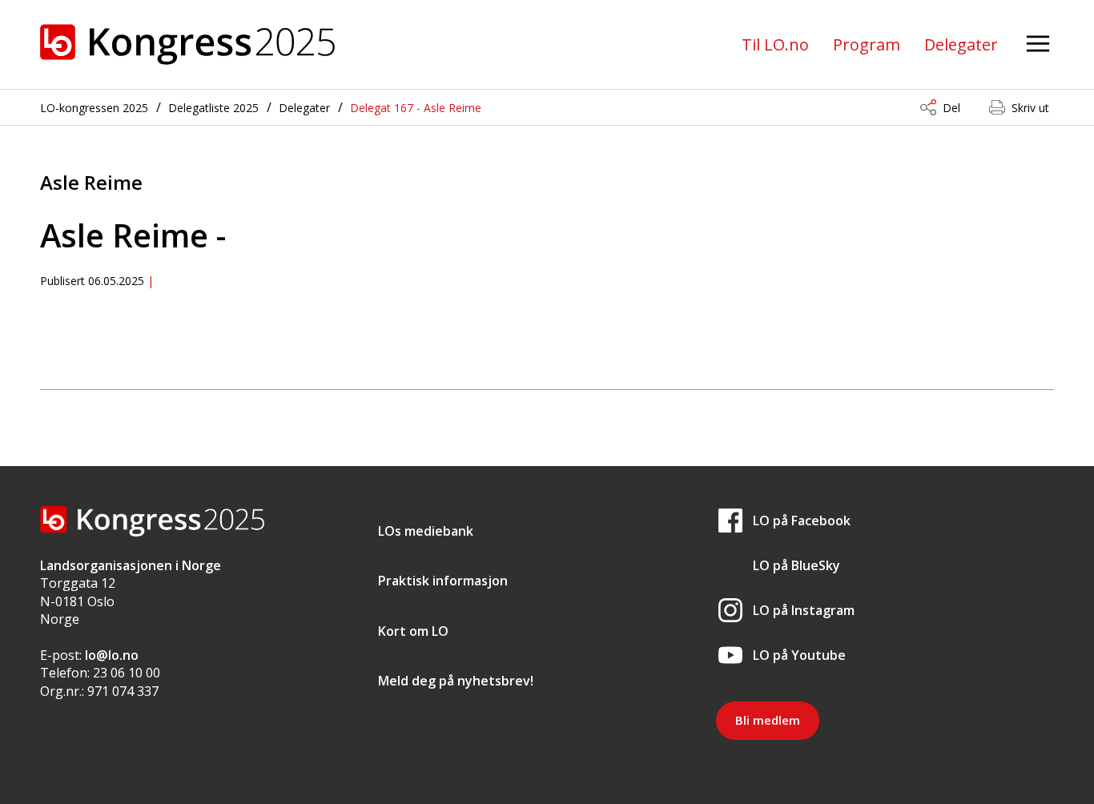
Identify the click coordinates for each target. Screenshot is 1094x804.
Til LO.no (775, 44)
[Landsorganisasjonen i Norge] (187, 44)
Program (866, 44)
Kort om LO (413, 631)
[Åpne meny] (1038, 44)
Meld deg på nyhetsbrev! (455, 680)
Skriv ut (1030, 107)
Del (951, 107)
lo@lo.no (112, 655)
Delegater (961, 44)
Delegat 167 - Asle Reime (415, 107)
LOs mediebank (425, 531)
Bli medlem (767, 720)
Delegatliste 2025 (213, 107)
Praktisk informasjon (443, 580)
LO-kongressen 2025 (94, 107)
